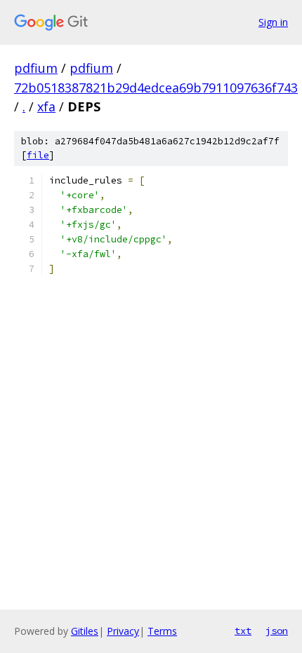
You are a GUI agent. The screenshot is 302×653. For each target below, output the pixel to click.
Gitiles (84, 631)
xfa (46, 106)
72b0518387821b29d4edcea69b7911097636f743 (156, 87)
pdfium (36, 68)
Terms (162, 631)
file (38, 155)
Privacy (123, 631)
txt (243, 630)
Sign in (273, 22)
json (276, 630)
